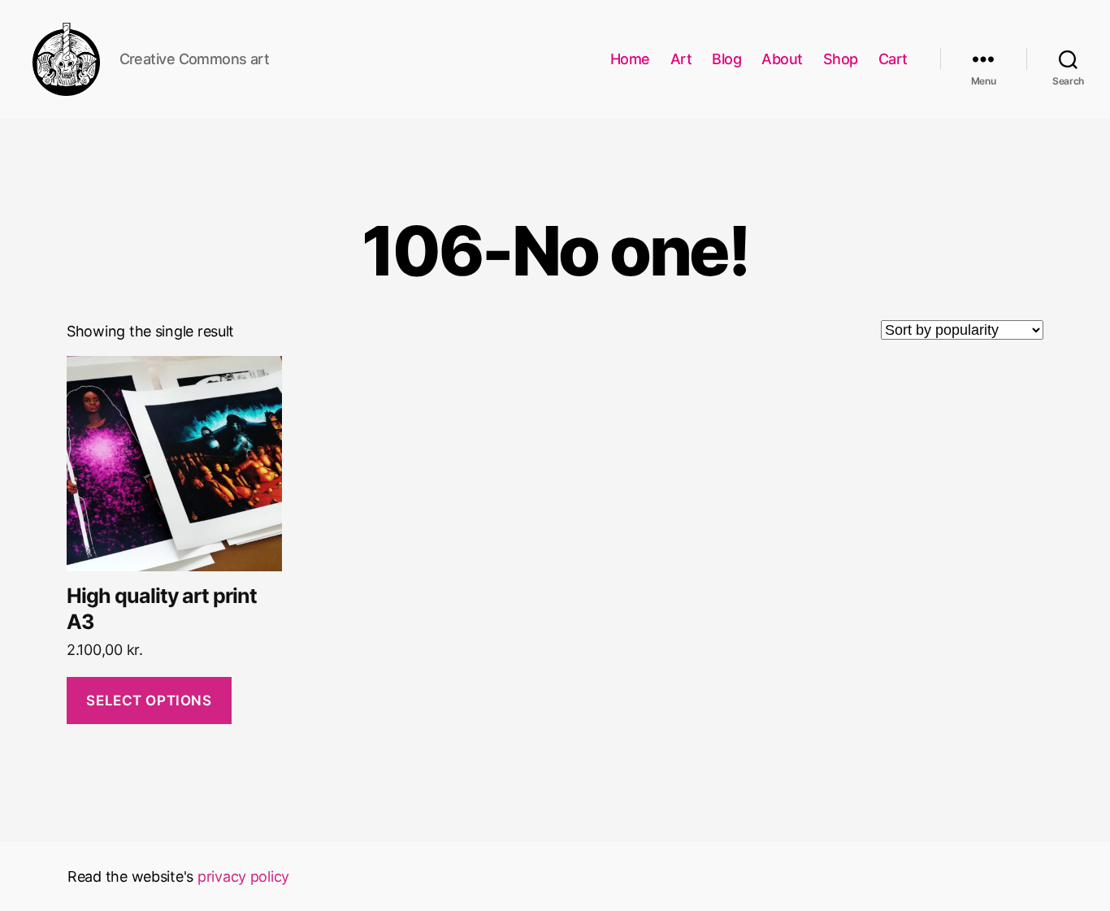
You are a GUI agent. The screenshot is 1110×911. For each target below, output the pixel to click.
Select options (148, 700)
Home (630, 58)
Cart (893, 58)
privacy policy (243, 876)
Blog (726, 58)
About (782, 58)
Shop (840, 58)
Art (681, 58)
